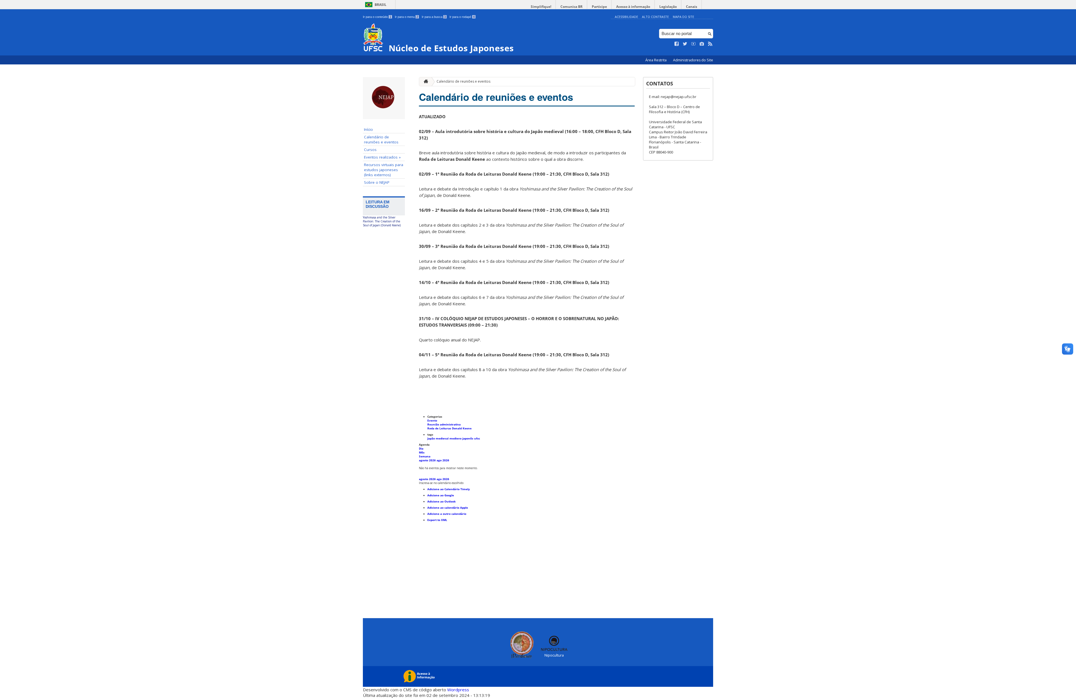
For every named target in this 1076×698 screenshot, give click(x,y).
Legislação (668, 6)
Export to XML (437, 520)
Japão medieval (438, 438)
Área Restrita (656, 60)
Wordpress (458, 689)
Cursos (370, 149)
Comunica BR (571, 6)
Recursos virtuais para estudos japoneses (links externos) (383, 169)
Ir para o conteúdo (377, 16)
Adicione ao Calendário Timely (448, 489)
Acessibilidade (626, 17)
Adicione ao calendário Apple (447, 507)
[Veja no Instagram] (702, 44)
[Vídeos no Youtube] (693, 44)
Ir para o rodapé (462, 16)
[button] (441, 483)
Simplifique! (541, 6)
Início (368, 129)
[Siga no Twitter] (685, 44)
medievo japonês (461, 438)
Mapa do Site (683, 17)
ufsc (477, 438)
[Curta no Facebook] (676, 44)
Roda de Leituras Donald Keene (449, 428)
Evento (432, 420)
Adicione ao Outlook (441, 501)
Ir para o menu (406, 16)
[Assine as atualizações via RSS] (710, 44)
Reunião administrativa (444, 424)
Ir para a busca (434, 16)
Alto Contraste (655, 17)
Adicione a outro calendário (446, 514)
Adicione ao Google (440, 495)
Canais (691, 6)
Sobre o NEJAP (376, 182)
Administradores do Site (693, 60)
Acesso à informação (633, 6)
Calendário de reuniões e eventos (381, 139)
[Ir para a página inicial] (424, 81)
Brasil (380, 4)
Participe (599, 6)
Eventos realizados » (382, 157)
